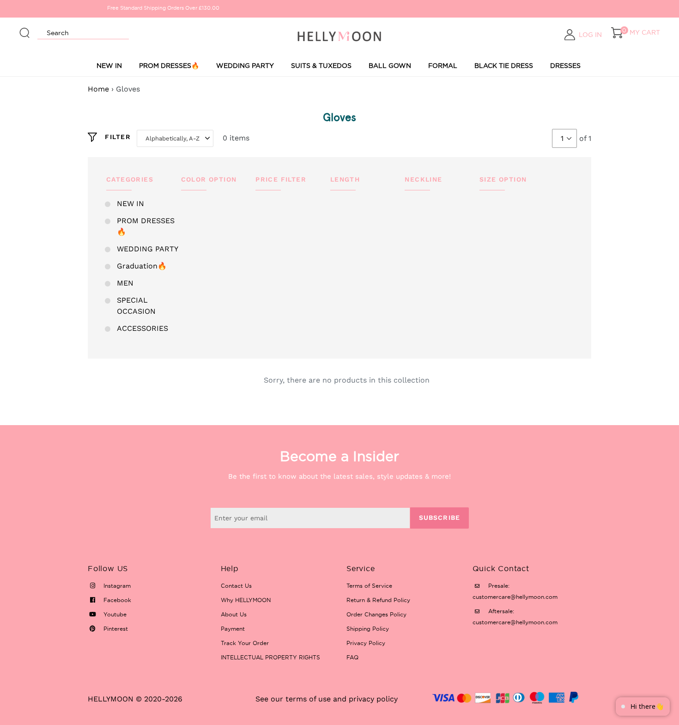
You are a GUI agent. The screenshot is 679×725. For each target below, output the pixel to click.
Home (98, 89)
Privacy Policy (365, 643)
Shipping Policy (367, 629)
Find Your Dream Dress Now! (498, 8)
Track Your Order (245, 643)
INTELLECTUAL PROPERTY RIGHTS (270, 657)
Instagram (116, 586)
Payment (233, 629)
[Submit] (25, 28)
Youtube (114, 614)
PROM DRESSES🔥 (169, 65)
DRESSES (565, 65)
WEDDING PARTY (245, 65)
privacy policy (373, 699)
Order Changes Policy (376, 614)
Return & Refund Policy (378, 600)
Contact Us (236, 586)
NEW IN (109, 65)
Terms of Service (369, 586)
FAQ (352, 657)
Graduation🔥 (142, 266)
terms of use (308, 699)
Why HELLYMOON (246, 600)
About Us (234, 614)
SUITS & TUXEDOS (321, 65)
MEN (125, 283)
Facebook (116, 600)
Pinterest (115, 629)
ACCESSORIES (142, 328)
